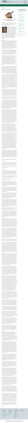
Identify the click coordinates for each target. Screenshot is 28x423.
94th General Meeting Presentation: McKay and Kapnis (22, 28)
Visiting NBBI (4, 416)
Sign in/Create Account (25, 2)
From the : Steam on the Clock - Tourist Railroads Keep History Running (21, 20)
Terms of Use (10, 413)
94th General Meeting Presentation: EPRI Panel (22, 17)
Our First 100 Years (4, 415)
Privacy (9, 414)
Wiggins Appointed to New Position (22, 33)
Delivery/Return (10, 412)
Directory (21, 411)
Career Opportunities (17, 416)
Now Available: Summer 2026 (22, 31)
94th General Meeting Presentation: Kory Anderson (21, 25)
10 (22, 35)
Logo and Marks (10, 411)
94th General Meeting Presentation (21, 15)
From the (21, 11)
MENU (6, 5)
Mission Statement (4, 414)
